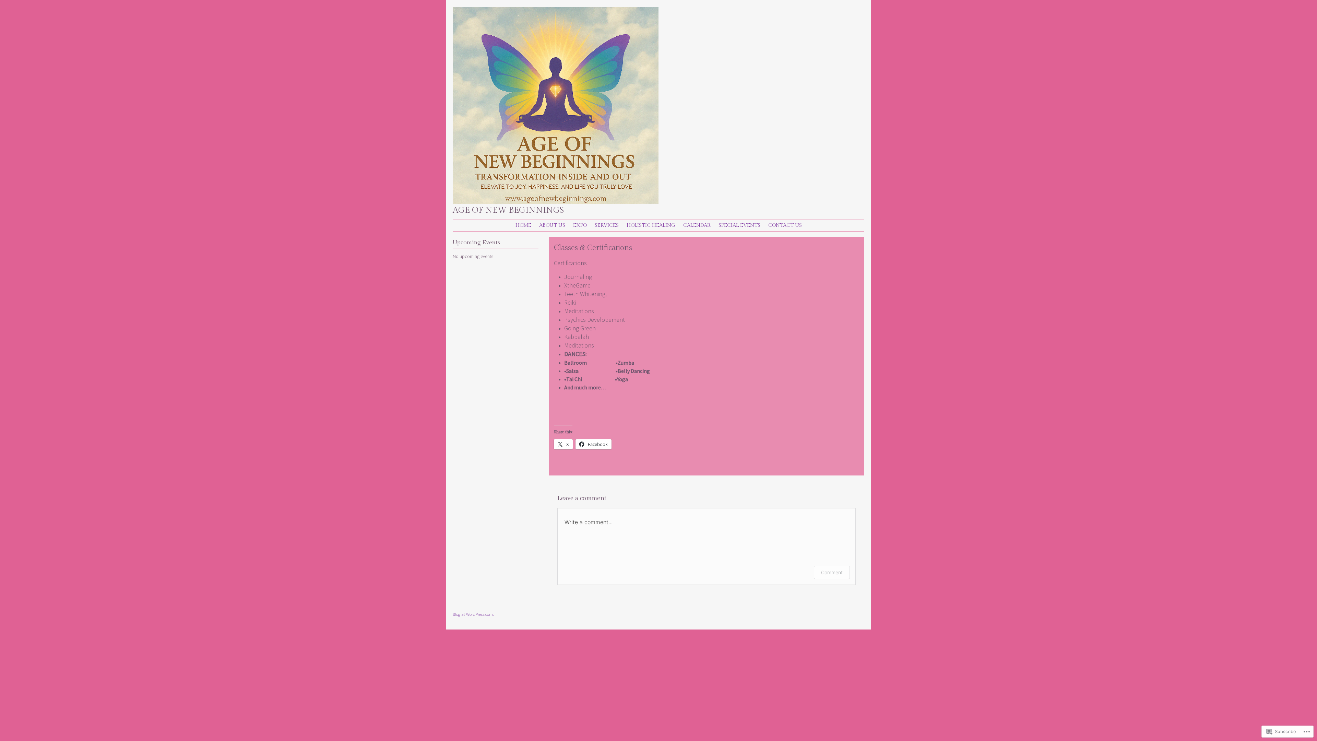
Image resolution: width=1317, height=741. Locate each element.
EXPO (580, 225)
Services (607, 225)
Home (523, 225)
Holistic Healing (651, 225)
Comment (832, 572)
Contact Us (785, 225)
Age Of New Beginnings (508, 210)
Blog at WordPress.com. (473, 614)
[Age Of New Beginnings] (555, 202)
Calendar (697, 225)
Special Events (739, 225)
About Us (552, 225)
